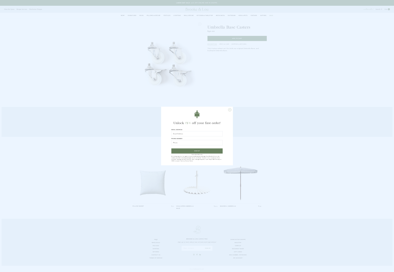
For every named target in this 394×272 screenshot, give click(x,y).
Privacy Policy (189, 161)
